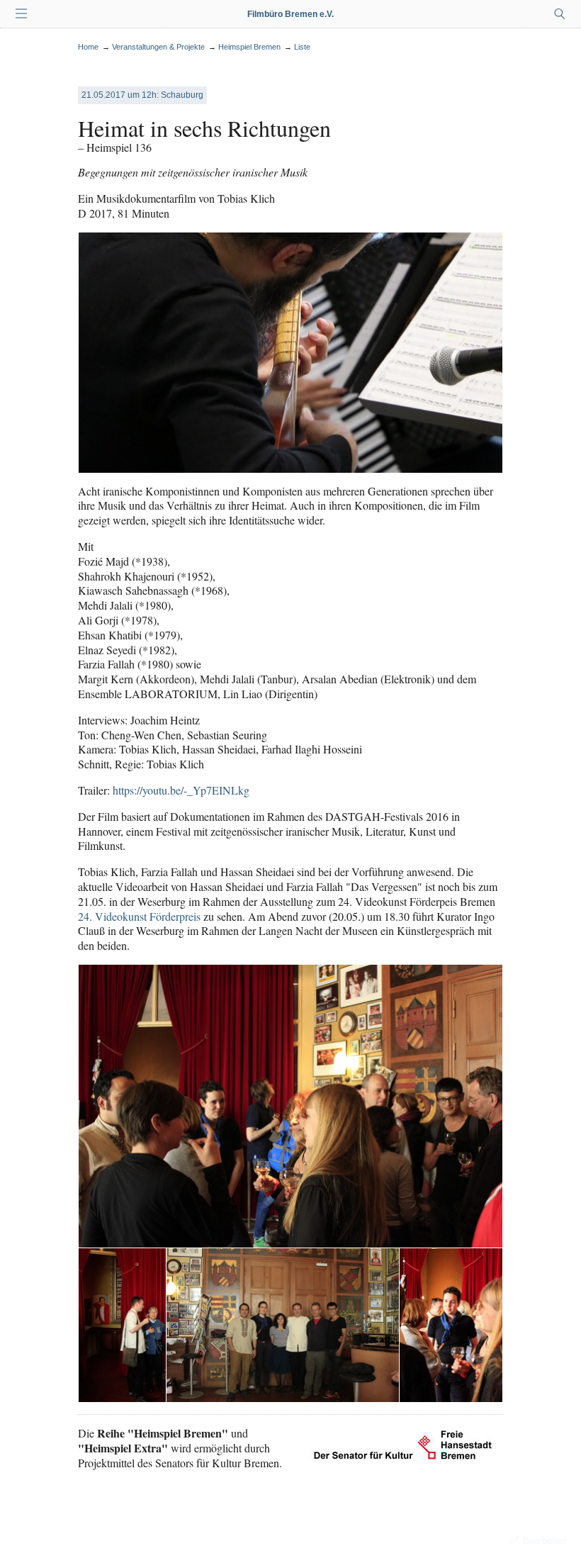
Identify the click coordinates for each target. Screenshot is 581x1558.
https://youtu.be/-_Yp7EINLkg (181, 790)
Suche (560, 14)
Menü (21, 14)
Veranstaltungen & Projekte (158, 47)
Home (88, 47)
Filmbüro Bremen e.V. (290, 14)
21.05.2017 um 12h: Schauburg (142, 95)
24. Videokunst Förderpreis (139, 916)
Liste (302, 47)
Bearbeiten (545, 1540)
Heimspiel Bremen (249, 47)
